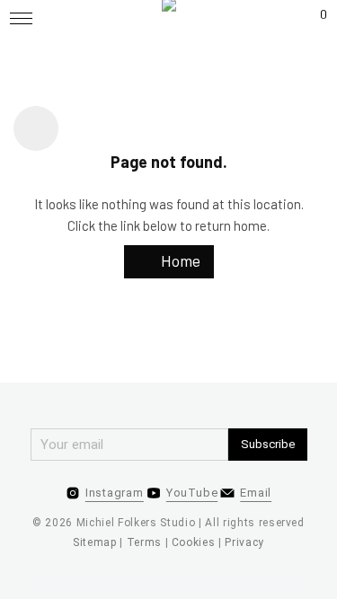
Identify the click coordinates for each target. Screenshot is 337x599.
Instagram (114, 492)
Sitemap (95, 542)
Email (255, 492)
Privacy (244, 542)
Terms (144, 542)
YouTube (191, 492)
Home (178, 260)
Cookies (194, 542)
